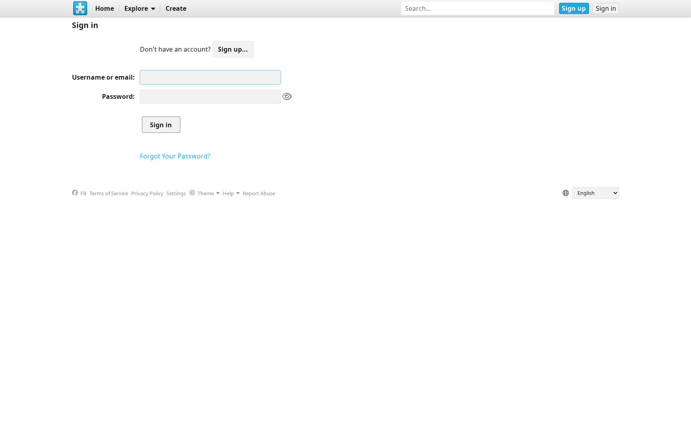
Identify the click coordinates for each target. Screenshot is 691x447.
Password (117, 96)
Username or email (102, 77)
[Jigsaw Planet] (80, 8)
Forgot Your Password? (175, 156)
